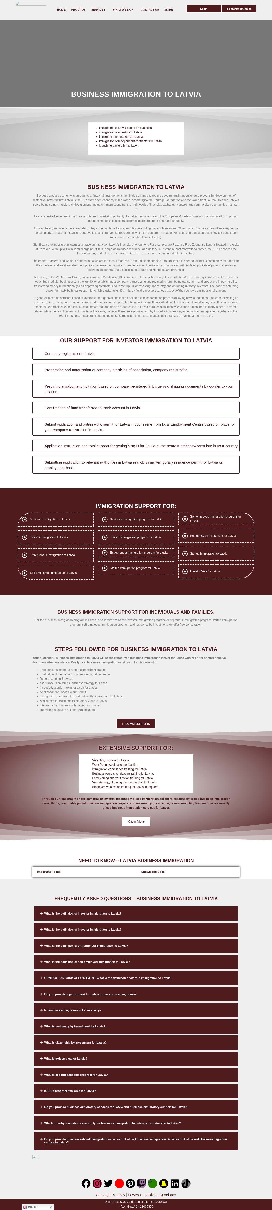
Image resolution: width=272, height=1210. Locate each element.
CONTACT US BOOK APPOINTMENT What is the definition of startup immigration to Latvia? (108, 978)
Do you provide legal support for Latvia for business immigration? (90, 994)
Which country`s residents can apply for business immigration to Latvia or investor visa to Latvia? (112, 1123)
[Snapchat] (163, 1183)
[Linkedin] (174, 1183)
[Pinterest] (130, 1183)
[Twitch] (141, 1183)
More (168, 9)
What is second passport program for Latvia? (76, 1074)
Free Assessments (136, 723)
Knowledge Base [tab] (153, 871)
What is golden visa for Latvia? (65, 1058)
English (32, 1206)
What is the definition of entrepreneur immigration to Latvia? (86, 945)
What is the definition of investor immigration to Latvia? (82, 913)
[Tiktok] (186, 1183)
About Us (78, 9)
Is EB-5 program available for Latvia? (70, 1090)
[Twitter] (108, 1183)
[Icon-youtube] (119, 1183)
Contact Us (150, 9)
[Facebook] (86, 1183)
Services (98, 9)
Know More (136, 821)
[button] (136, 913)
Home (61, 9)
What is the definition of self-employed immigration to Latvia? (87, 961)
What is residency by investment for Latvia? (74, 1026)
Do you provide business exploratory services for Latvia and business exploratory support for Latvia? (115, 1107)
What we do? (123, 9)
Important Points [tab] (49, 871)
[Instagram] (97, 1183)
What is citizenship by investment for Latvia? (75, 1042)
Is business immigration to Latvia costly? (73, 1010)
